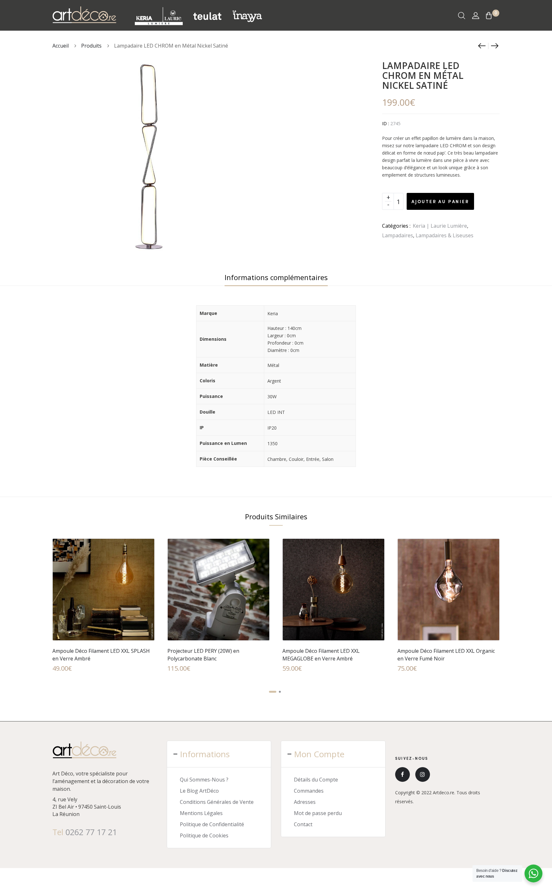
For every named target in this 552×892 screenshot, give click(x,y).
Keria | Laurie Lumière (440, 225)
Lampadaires (397, 235)
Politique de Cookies (204, 835)
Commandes (309, 790)
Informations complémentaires (276, 277)
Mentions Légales (201, 813)
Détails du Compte (316, 779)
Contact (303, 824)
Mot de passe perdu (318, 813)
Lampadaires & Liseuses (444, 235)
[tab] (276, 277)
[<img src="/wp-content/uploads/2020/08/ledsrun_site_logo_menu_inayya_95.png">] (247, 15)
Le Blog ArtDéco (199, 790)
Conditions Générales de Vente (217, 801)
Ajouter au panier (440, 201)
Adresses (305, 801)
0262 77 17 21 (91, 831)
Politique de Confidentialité (212, 824)
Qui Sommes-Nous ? (204, 779)
